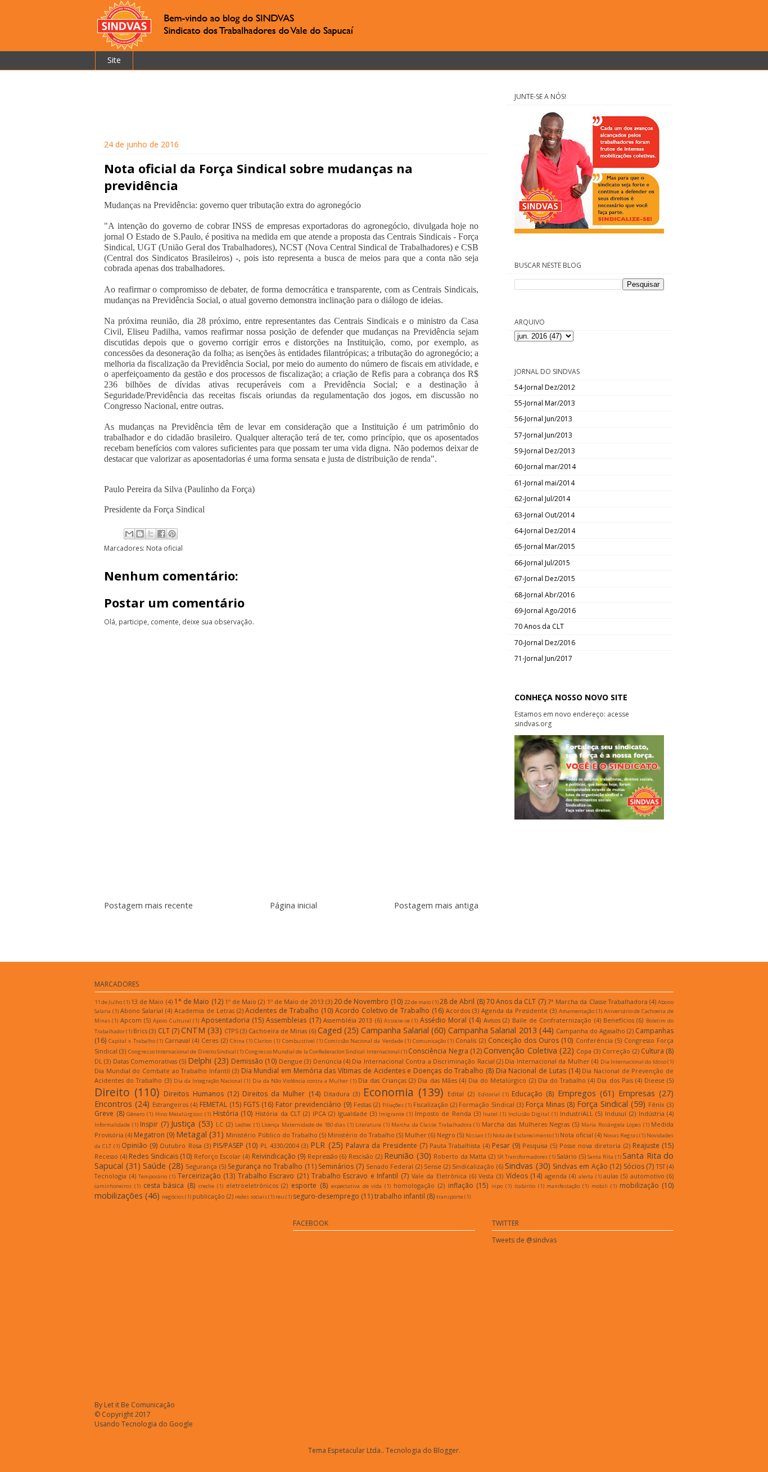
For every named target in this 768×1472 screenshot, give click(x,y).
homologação (414, 1185)
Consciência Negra (438, 1051)
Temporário (152, 1176)
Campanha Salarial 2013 (492, 1030)
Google (181, 1424)
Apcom (131, 1020)
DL (98, 1061)
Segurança (201, 1166)
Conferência (594, 1040)
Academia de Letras (204, 1010)
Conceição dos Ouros (523, 1040)
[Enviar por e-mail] (129, 533)
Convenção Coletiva (520, 1050)
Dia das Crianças (382, 1080)
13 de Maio (147, 1001)
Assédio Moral (443, 1020)
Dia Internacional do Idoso (633, 1061)
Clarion (263, 1041)
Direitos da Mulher (273, 1094)
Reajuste (646, 1145)
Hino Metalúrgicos (179, 1114)
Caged (330, 1030)
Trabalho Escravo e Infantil (355, 1176)
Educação (527, 1094)
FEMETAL (213, 1104)
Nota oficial (164, 548)
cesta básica (163, 1185)
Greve (104, 1113)
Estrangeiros (170, 1104)
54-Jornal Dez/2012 (544, 387)
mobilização (639, 1185)
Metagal (191, 1134)
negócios (173, 1196)
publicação (208, 1196)
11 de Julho (108, 1002)
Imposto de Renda (443, 1113)
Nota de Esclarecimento (522, 1135)
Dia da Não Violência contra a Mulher (300, 1080)
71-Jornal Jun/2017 (543, 658)
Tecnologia (110, 1176)
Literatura (368, 1124)
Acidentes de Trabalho (282, 1010)
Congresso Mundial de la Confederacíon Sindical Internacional (322, 1051)
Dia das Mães (437, 1080)
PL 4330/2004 (279, 1145)
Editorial (489, 1094)
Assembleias (286, 1020)
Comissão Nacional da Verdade (363, 1041)
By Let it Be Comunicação (134, 1405)
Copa (583, 1051)
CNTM (193, 1030)
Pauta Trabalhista (455, 1145)
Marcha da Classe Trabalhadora (431, 1124)
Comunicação (429, 1041)
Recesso (106, 1156)
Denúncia (327, 1061)
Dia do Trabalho (562, 1080)
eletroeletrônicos (252, 1185)
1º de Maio (240, 1001)
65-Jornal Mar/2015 (544, 546)
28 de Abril (457, 1001)
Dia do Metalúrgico (497, 1080)
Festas (362, 1104)
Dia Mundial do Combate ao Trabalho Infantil (162, 1070)
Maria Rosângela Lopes (611, 1124)
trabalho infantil (399, 1196)
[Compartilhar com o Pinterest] (172, 533)
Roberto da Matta (459, 1156)
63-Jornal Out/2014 (544, 515)
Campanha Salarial (395, 1030)
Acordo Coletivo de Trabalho (382, 1010)
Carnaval (177, 1040)
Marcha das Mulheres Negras (526, 1124)
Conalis (465, 1040)
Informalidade (112, 1124)
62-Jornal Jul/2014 (542, 498)
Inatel (490, 1114)
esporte (304, 1185)
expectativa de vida (356, 1186)
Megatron (149, 1135)
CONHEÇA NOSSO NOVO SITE (570, 697)
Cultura (652, 1051)
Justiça (183, 1123)
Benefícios (618, 1020)
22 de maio (417, 1002)
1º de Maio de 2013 (295, 1001)
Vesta (486, 1176)
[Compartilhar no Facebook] (161, 533)
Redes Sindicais (153, 1156)
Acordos (458, 1010)
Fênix (656, 1104)
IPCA (319, 1113)
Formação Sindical (486, 1104)
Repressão (323, 1156)
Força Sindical (602, 1104)
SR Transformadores (523, 1156)
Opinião (134, 1145)
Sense (432, 1166)
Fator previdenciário (308, 1104)
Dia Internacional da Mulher (547, 1061)
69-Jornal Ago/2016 (545, 610)
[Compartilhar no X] (150, 533)
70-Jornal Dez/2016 (544, 642)
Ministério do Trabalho (361, 1135)
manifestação (563, 1186)
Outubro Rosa (180, 1145)
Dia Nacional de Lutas (531, 1070)
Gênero (135, 1114)
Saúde (154, 1165)
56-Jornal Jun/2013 (543, 419)
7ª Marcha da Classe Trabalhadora (598, 1001)
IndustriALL (576, 1113)
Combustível (298, 1041)
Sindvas (519, 1165)
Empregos (577, 1093)
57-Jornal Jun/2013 (543, 435)
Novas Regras (620, 1135)
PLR (317, 1145)
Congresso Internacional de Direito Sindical (182, 1051)
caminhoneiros (113, 1186)
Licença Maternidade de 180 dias (303, 1124)
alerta (586, 1176)
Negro (446, 1135)
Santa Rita (600, 1156)
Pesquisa (535, 1145)
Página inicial (293, 905)
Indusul (615, 1113)
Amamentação (576, 1011)
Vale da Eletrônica (439, 1176)
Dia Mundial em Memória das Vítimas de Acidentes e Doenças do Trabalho (362, 1070)
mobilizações (118, 1195)
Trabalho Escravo (266, 1176)
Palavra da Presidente (381, 1145)
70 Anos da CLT (539, 626)
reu (279, 1196)
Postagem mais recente (148, 905)
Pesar (501, 1145)
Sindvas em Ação (580, 1166)
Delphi (199, 1060)
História (225, 1113)
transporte (449, 1196)
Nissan (475, 1135)
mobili (599, 1186)
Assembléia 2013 (347, 1020)
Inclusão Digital (529, 1114)
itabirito (524, 1186)
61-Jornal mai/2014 (544, 483)
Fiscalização (430, 1104)
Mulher (416, 1135)
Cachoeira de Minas (278, 1031)
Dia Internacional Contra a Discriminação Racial (423, 1061)
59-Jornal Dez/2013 (544, 451)
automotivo (647, 1176)
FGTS (251, 1104)
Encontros (113, 1104)
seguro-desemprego (326, 1196)
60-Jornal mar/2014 (545, 466)
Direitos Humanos (193, 1094)
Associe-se (397, 1020)
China (237, 1041)
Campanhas (654, 1031)
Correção (616, 1051)
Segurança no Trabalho (265, 1166)
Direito (112, 1092)
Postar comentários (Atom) (305, 933)
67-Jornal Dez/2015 (544, 578)
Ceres (209, 1040)
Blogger (446, 1450)
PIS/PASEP (228, 1145)
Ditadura (337, 1094)
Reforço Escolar (217, 1156)
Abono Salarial (142, 1010)
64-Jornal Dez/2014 (544, 530)
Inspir (149, 1124)
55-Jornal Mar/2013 (544, 403)
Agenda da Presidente (514, 1010)
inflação (460, 1185)
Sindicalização (473, 1166)
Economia (388, 1092)
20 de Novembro (361, 1001)
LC (219, 1124)
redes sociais (251, 1196)
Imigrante (391, 1114)
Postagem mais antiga (436, 905)
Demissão (247, 1061)
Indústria (652, 1113)
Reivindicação (274, 1156)
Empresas (636, 1093)
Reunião (399, 1155)
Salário (567, 1156)
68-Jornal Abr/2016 (544, 595)
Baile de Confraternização (552, 1020)
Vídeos (517, 1176)
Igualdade (352, 1113)
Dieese (654, 1080)
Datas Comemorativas (145, 1061)
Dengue (290, 1061)
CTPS (231, 1031)
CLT (164, 1031)
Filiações (393, 1105)
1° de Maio (191, 1001)
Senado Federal (390, 1166)
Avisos (492, 1020)
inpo (497, 1186)
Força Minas (545, 1104)
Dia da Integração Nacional (208, 1080)
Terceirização (199, 1176)
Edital (456, 1094)
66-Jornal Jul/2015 (542, 563)
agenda (556, 1176)
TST (660, 1166)
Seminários (336, 1166)
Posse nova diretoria (590, 1145)
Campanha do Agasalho (590, 1031)
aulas (610, 1176)
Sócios (634, 1166)
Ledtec (243, 1124)
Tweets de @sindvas (524, 1240)
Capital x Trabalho (132, 1041)
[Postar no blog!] (140, 533)
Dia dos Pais (615, 1080)
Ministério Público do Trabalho (271, 1135)
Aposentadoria (225, 1020)
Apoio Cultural (172, 1020)
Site (114, 60)
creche (206, 1186)
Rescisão (361, 1156)
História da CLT (277, 1113)
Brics (140, 1031)
